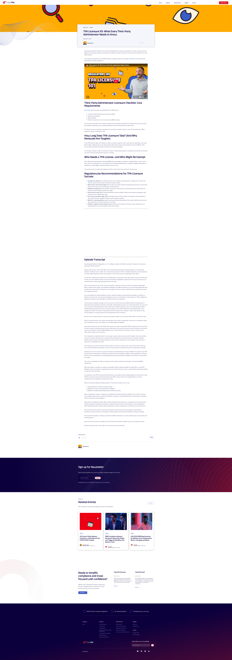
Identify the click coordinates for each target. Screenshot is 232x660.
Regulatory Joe (136, 626)
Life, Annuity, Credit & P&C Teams (122, 632)
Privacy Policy (85, 651)
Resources (85, 27)
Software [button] (168, 2)
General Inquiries (136, 634)
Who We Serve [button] (177, 2)
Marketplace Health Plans (121, 628)
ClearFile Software (103, 624)
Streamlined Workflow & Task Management (105, 631)
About (160, 2)
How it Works (102, 626)
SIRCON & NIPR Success (104, 637)
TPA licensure (133, 58)
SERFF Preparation (103, 635)
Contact (194, 2)
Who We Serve (119, 624)
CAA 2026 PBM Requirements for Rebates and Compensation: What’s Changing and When (141, 538)
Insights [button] (186, 2)
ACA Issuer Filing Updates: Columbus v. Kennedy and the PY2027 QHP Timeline (90, 538)
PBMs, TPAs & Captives (120, 630)
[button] (141, 43)
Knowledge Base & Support (104, 633)
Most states (87, 110)
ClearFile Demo (102, 628)
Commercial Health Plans (121, 626)
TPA (98, 51)
